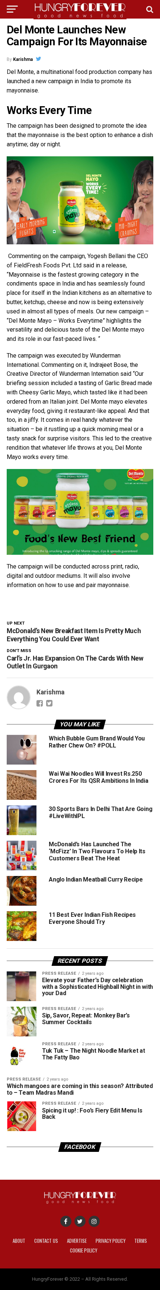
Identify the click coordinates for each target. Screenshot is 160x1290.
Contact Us (46, 1240)
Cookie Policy (83, 1250)
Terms (140, 1240)
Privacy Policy (110, 1240)
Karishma (23, 59)
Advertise (77, 1240)
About (19, 1240)
